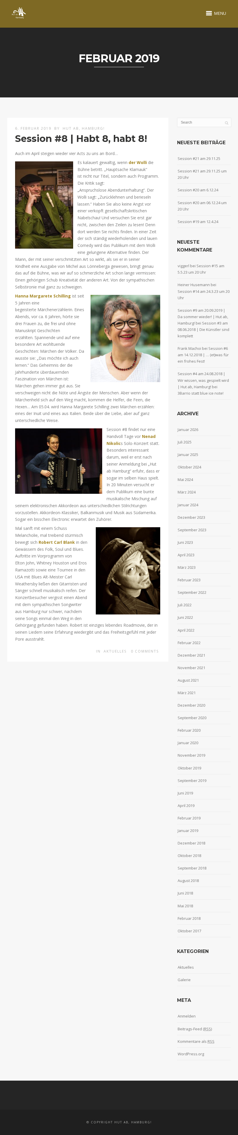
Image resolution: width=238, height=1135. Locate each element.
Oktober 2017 (189, 930)
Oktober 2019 (189, 768)
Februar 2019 (189, 818)
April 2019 (186, 805)
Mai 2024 (185, 479)
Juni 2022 (185, 617)
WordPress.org (191, 1053)
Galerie (184, 979)
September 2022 (192, 592)
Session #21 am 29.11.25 (199, 158)
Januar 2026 (188, 429)
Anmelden (187, 1016)
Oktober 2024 (189, 467)
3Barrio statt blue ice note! (200, 393)
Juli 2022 (185, 604)
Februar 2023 (189, 579)
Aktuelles (115, 651)
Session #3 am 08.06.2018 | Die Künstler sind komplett (203, 329)
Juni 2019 (185, 793)
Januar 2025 (188, 454)
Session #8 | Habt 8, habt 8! (81, 138)
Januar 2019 (188, 830)
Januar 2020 (188, 742)
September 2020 (192, 717)
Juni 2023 (185, 542)
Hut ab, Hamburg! (84, 128)
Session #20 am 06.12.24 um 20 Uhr (202, 206)
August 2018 (188, 880)
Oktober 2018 (189, 855)
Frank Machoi (189, 348)
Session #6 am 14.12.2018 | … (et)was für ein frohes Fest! (203, 355)
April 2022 (186, 630)
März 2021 (187, 692)
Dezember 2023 (191, 517)
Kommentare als (196, 1041)
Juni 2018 (185, 893)
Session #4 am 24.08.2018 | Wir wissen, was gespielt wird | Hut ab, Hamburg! (203, 380)
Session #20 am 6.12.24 (198, 190)
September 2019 (192, 780)
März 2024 (187, 492)
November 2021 (191, 667)
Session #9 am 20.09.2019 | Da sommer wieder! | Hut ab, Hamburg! (203, 317)
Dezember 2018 (191, 843)
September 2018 (192, 868)
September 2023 (192, 529)
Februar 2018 (189, 918)
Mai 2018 (185, 905)
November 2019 (191, 755)
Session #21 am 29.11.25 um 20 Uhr (202, 174)
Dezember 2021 (191, 655)
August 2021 (188, 680)
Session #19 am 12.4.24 (198, 221)
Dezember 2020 (191, 705)
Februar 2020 (189, 730)
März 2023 (187, 567)
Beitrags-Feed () (195, 1028)
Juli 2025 (185, 442)
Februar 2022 (189, 642)
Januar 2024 (188, 504)
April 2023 (186, 554)
